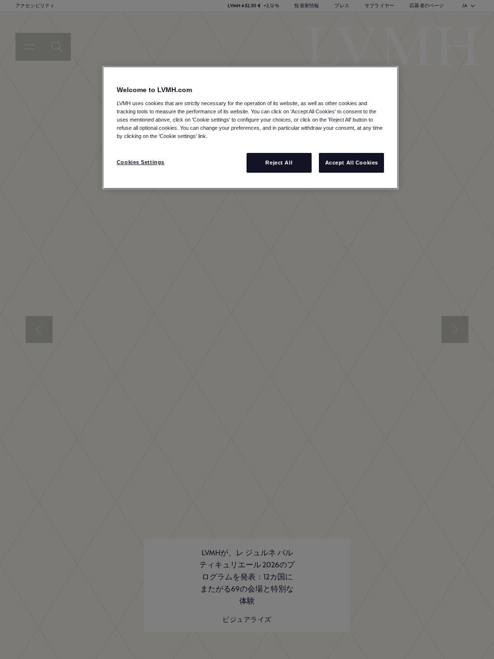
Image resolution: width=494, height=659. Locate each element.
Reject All (278, 162)
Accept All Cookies (351, 162)
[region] (250, 128)
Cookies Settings (141, 162)
